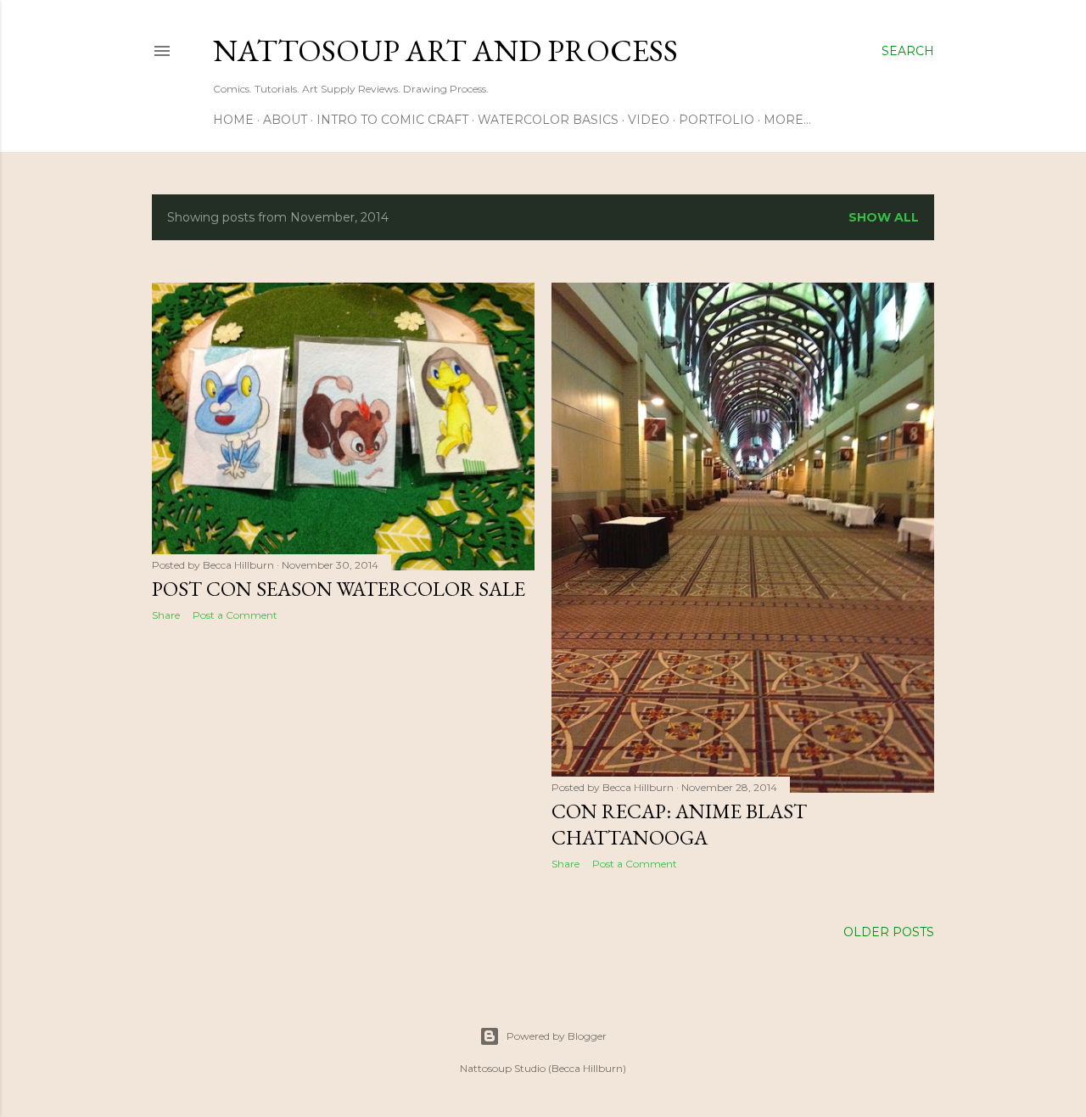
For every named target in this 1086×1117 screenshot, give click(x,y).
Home (233, 119)
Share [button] (166, 615)
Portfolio (716, 119)
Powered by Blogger (557, 1036)
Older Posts (888, 932)
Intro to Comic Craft (392, 119)
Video (648, 119)
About (285, 119)
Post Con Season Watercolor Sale (338, 588)
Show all (883, 217)
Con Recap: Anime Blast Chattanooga (679, 824)
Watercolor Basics (548, 119)
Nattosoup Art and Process (445, 50)
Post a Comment (235, 615)
